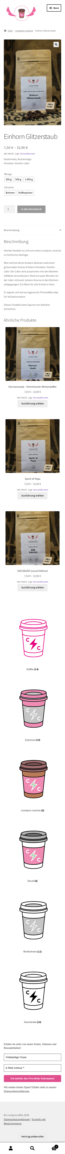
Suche (32, 1148)
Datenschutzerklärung (16, 1091)
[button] (56, 44)
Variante (9, 187)
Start (10, 30)
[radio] (8, 179)
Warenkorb (50, 1145)
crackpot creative (24, 30)
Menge (8, 174)
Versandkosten (27, 153)
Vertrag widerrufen (32, 1136)
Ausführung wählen (32, 403)
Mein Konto (11, 1148)
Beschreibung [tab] (12, 230)
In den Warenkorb (31, 209)
